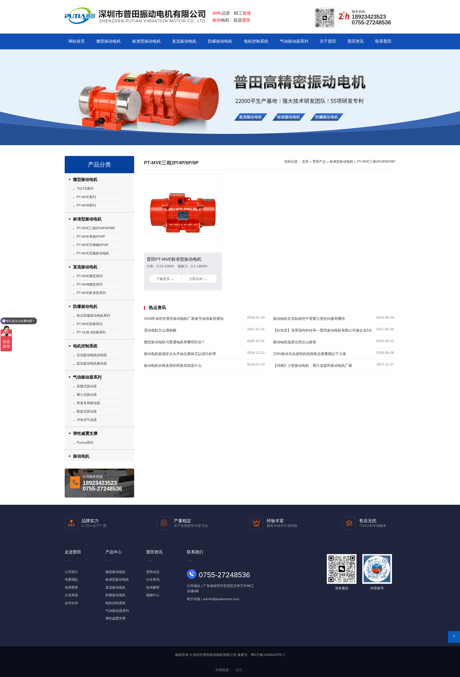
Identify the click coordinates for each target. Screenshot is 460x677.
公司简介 (71, 572)
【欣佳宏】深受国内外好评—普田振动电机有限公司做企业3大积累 (326, 330)
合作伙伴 (71, 603)
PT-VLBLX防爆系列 (91, 332)
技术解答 (153, 587)
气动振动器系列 (294, 41)
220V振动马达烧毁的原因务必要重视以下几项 (309, 354)
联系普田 (383, 41)
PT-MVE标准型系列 (91, 293)
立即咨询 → (198, 279)
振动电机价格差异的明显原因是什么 (172, 365)
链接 (239, 670)
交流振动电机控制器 (92, 355)
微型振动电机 (108, 41)
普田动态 (153, 572)
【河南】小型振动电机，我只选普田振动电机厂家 (312, 365)
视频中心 (153, 595)
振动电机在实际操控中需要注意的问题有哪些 (309, 318)
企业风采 (71, 595)
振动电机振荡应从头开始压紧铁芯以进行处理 (180, 354)
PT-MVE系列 (86, 197)
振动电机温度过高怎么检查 (294, 342)
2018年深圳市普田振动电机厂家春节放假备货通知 (184, 318)
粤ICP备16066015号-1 (268, 655)
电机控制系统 (256, 41)
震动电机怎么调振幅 (160, 330)
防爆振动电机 (220, 41)
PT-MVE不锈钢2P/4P (92, 245)
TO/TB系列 (85, 188)
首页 (305, 161)
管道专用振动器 (88, 403)
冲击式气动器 (87, 420)
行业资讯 (153, 579)
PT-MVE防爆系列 (90, 324)
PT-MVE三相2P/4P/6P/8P (96, 228)
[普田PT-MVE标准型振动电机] (183, 213)
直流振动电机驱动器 (92, 363)
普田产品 (319, 161)
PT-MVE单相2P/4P (91, 236)
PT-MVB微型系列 (90, 284)
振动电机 (81, 456)
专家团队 (71, 579)
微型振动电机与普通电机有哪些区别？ (174, 342)
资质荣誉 (71, 587)
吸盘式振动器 (87, 411)
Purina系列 (85, 442)
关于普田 (328, 41)
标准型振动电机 (146, 41)
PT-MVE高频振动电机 (93, 253)
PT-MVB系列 (86, 205)
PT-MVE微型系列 (90, 276)
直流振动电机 (184, 41)
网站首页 (77, 41)
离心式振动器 (87, 394)
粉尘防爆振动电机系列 (93, 315)
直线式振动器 (87, 386)
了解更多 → (165, 279)
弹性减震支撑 (85, 433)
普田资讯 (355, 41)
